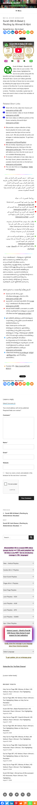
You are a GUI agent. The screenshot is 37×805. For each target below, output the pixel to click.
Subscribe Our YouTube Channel (14, 666)
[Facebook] (5, 32)
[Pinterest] (16, 32)
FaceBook (24, 167)
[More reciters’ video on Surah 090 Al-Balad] (12, 61)
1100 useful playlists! (24, 550)
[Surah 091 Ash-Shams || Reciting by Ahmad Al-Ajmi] (6, 61)
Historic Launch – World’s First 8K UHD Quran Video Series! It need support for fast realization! (18, 632)
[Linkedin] (12, 32)
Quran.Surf (12, 3)
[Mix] (24, 32)
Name (5, 442)
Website (5, 463)
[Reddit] (20, 32)
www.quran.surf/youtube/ (14, 164)
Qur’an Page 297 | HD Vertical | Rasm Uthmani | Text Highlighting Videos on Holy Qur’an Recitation (18, 755)
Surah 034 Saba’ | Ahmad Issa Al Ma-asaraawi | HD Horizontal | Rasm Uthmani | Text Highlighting (18, 775)
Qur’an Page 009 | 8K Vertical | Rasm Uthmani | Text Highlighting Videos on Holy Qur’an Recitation (18, 728)
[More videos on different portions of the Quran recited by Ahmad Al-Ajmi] (24, 61)
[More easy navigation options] (18, 61)
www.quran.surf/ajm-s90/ (14, 110)
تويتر (8, 246)
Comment (7, 415)
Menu (19, 11)
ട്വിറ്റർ (31, 352)
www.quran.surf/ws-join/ (13, 149)
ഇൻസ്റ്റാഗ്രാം (11, 355)
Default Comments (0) (9, 403)
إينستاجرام (31, 248)
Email (5, 452)
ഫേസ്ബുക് (24, 352)
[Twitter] (8, 32)
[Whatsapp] (28, 32)
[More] (32, 32)
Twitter (31, 167)
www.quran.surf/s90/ (12, 115)
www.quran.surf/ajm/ (12, 123)
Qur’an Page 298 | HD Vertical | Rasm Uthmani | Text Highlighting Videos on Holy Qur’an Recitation (18, 700)
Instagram (12, 169)
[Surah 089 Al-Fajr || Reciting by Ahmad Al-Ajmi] (31, 61)
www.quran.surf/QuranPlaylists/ (16, 142)
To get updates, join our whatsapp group (18, 657)
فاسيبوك (14, 246)
